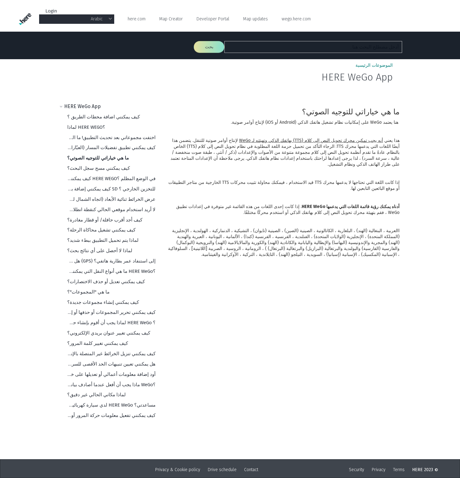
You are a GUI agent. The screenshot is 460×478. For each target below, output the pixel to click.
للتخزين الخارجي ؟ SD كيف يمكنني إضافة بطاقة (111, 189)
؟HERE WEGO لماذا (86, 127)
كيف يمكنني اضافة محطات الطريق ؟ (103, 117)
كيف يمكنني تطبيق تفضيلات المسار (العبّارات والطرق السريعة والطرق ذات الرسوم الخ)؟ (111, 147)
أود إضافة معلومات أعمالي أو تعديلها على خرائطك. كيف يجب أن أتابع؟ (111, 374)
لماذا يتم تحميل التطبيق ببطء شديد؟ (103, 240)
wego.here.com (296, 19)
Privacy (379, 469)
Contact (251, 469)
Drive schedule (222, 469)
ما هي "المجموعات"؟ (88, 292)
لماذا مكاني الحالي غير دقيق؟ (96, 394)
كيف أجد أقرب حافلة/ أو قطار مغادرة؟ (104, 220)
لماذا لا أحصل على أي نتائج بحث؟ (99, 250)
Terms (399, 469)
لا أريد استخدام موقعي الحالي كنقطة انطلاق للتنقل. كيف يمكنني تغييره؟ (111, 209)
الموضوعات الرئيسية (374, 65)
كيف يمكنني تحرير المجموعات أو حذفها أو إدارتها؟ (111, 312)
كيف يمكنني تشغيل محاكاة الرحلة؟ (101, 230)
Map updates (255, 19)
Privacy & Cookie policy (177, 469)
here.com (137, 19)
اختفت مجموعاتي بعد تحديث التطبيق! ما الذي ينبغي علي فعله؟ (111, 137)
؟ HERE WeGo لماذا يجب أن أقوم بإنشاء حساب (111, 322)
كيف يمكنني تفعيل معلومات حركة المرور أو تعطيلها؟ (111, 415)
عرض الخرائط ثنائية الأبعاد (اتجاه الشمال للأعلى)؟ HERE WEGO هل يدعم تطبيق (111, 199)
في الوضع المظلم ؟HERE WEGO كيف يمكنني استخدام (111, 178)
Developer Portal (213, 19)
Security (356, 469)
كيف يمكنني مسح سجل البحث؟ (98, 168)
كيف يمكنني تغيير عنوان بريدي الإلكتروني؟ (108, 333)
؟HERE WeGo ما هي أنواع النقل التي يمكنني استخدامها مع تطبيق (111, 271)
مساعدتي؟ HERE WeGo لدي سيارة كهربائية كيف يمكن (111, 405)
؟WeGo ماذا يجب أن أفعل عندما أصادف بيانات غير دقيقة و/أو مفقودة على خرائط (111, 384)
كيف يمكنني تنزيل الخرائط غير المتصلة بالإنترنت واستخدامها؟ (111, 353)
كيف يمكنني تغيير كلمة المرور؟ (97, 343)
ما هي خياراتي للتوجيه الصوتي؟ (98, 158)
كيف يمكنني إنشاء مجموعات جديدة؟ (103, 302)
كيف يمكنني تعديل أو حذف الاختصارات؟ (106, 281)
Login (51, 11)
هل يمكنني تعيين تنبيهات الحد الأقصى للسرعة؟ (111, 364)
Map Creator (171, 19)
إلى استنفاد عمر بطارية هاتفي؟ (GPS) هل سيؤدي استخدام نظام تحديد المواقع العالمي (111, 261)
